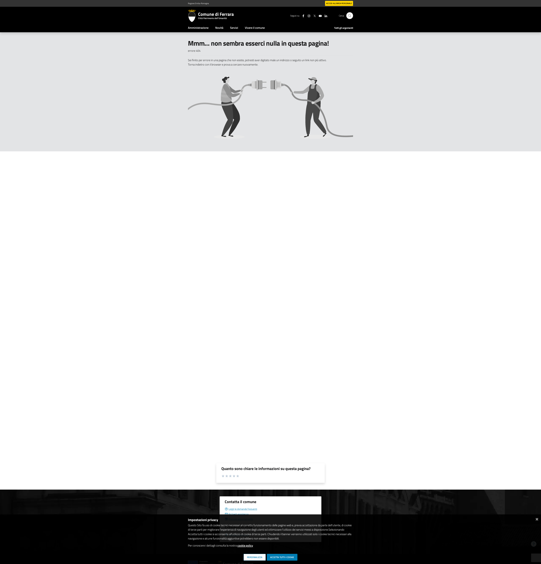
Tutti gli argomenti (343, 28)
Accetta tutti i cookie (282, 557)
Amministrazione (198, 28)
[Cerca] (349, 15)
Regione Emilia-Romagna (198, 3)
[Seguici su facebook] (302, 15)
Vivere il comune (255, 28)
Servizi (234, 28)
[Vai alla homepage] (193, 15)
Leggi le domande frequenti (243, 509)
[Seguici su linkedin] (325, 15)
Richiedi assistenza (239, 514)
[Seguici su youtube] (319, 15)
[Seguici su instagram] (308, 15)
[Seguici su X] (313, 15)
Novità (219, 28)
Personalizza (254, 557)
